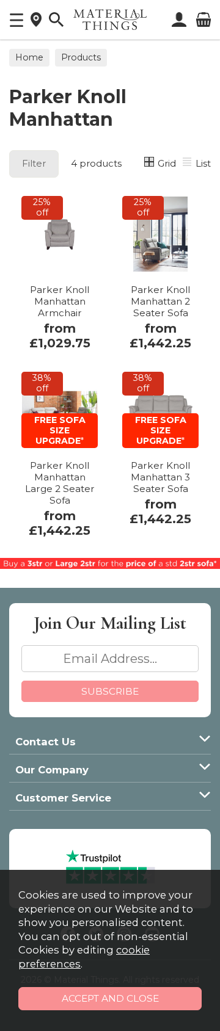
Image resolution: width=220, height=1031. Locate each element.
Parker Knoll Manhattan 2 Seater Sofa (160, 301)
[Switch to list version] (187, 163)
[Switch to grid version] (149, 163)
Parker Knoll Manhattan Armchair (59, 301)
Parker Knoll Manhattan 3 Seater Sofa (160, 477)
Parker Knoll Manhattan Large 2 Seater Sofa (60, 483)
